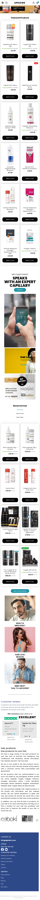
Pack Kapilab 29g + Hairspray (30, 448)
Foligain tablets (30, 248)
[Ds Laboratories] (29, 819)
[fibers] (20, 8)
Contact (3, 867)
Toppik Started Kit (29, 570)
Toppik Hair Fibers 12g (29, 45)
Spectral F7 (9, 723)
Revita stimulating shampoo (10, 208)
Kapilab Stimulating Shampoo (29, 127)
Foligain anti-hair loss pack (29, 489)
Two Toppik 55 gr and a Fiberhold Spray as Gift (10, 571)
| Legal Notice (32, 896)
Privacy (25, 896)
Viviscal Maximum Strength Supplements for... (30, 209)
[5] (7, 48)
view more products (20, 591)
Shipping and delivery (8, 855)
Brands (3, 881)
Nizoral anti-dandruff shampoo (30, 167)
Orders (3, 864)
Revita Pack (10, 488)
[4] (6, 48)
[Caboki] (10, 818)
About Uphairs (5, 874)
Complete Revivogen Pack (10, 530)
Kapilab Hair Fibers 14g (10, 45)
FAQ (2, 884)
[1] (2, 48)
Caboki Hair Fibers (10, 85)
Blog (2, 878)
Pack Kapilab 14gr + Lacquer (10, 448)
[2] (4, 48)
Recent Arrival (20, 406)
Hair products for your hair (14, 751)
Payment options (6, 858)
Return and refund (7, 861)
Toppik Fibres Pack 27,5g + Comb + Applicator (30, 530)
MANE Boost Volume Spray (29, 86)
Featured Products (20, 18)
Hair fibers (4, 887)
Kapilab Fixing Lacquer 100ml (10, 127)
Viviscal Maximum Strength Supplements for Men (10, 251)
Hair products (8, 748)
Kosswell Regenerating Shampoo (10, 168)
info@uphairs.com (8, 840)
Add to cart (10, 56)
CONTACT (20, 290)
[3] (5, 48)
